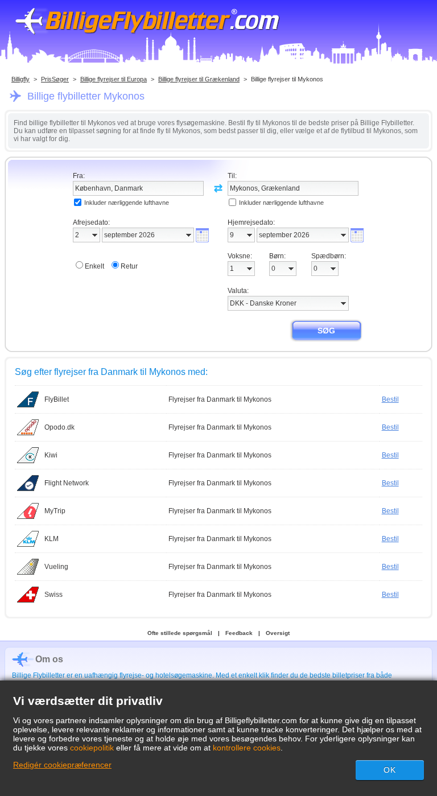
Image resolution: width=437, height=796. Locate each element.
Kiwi (50, 455)
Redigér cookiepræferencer (62, 764)
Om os (49, 659)
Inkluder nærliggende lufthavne (126, 202)
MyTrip (54, 511)
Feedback (239, 633)
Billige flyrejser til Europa (113, 79)
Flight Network (66, 483)
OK (390, 769)
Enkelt (94, 266)
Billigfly (20, 79)
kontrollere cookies (247, 747)
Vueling (56, 567)
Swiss (53, 595)
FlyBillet (56, 399)
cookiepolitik (92, 747)
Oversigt (278, 633)
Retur (129, 266)
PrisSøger (55, 79)
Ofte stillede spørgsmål (179, 633)
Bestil (390, 399)
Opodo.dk (59, 427)
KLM (51, 539)
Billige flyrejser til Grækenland (199, 79)
